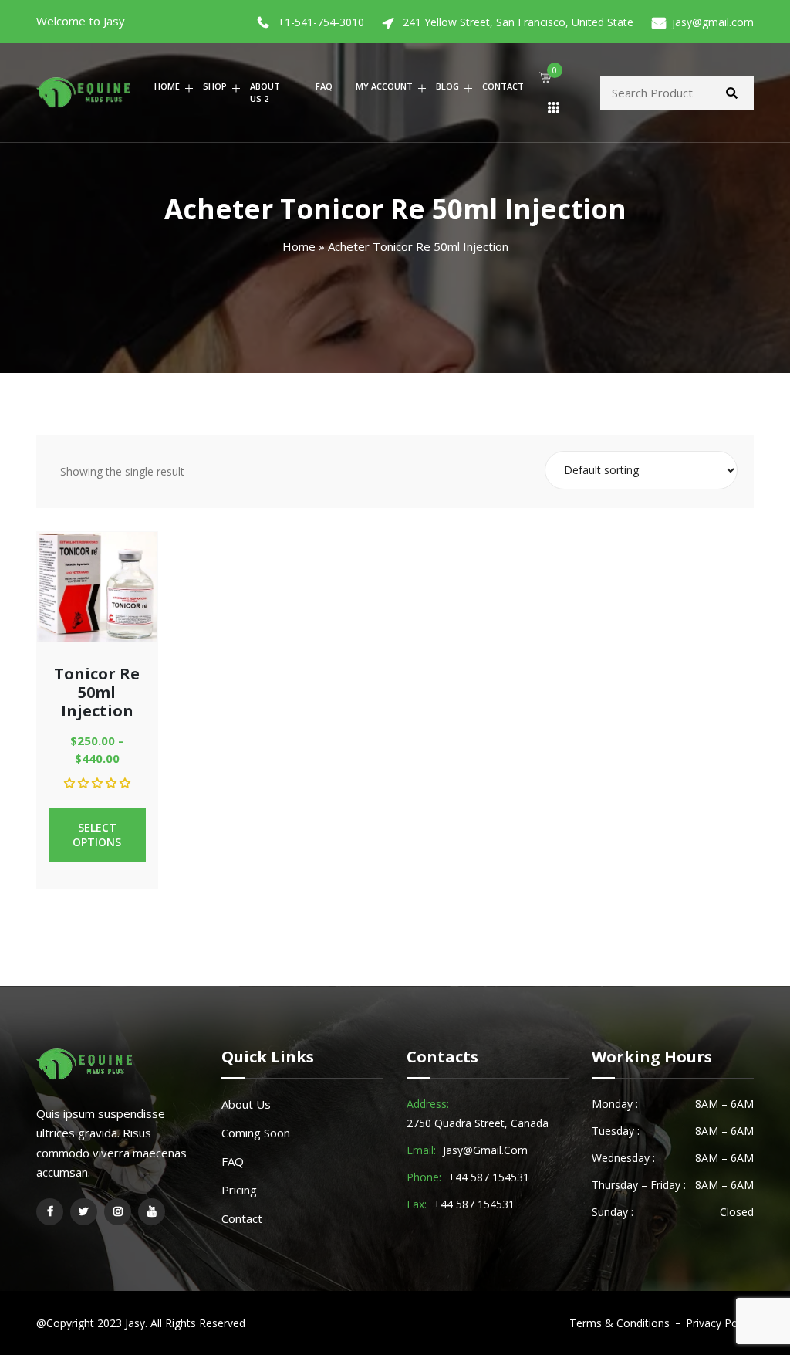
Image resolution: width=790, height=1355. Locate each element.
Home (167, 86)
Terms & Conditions (619, 1323)
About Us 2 (265, 92)
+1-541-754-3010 (321, 22)
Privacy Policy (720, 1323)
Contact (503, 86)
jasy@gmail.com (713, 22)
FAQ (324, 86)
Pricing (239, 1189)
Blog (447, 86)
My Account (384, 86)
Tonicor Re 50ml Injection (97, 692)
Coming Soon (255, 1132)
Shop (215, 86)
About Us (246, 1104)
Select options (97, 834)
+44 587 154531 (488, 1177)
